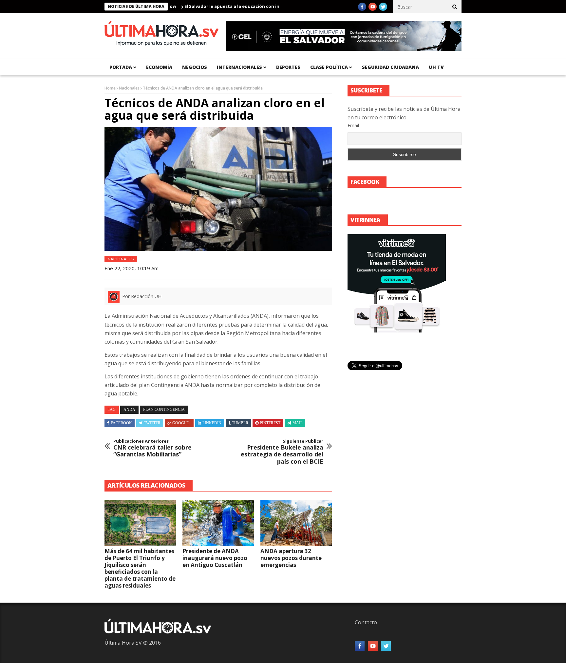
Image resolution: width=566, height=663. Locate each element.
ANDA (129, 409)
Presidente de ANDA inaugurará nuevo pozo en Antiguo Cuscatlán (214, 558)
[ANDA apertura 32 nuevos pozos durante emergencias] (296, 523)
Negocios (194, 67)
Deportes (288, 67)
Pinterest (270, 423)
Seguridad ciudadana (390, 67)
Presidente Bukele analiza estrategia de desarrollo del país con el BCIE (282, 452)
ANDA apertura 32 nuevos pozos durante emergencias (291, 558)
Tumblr (240, 423)
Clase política (329, 67)
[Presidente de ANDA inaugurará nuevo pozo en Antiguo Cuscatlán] (218, 523)
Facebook (121, 423)
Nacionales (129, 88)
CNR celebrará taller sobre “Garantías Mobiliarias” (152, 448)
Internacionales (239, 67)
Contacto (366, 622)
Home (110, 88)
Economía (159, 67)
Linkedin (211, 423)
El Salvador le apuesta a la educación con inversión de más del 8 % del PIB (245, 6)
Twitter (152, 423)
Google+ (181, 423)
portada (120, 67)
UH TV (436, 67)
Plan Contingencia (164, 409)
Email (353, 125)
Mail (297, 423)
